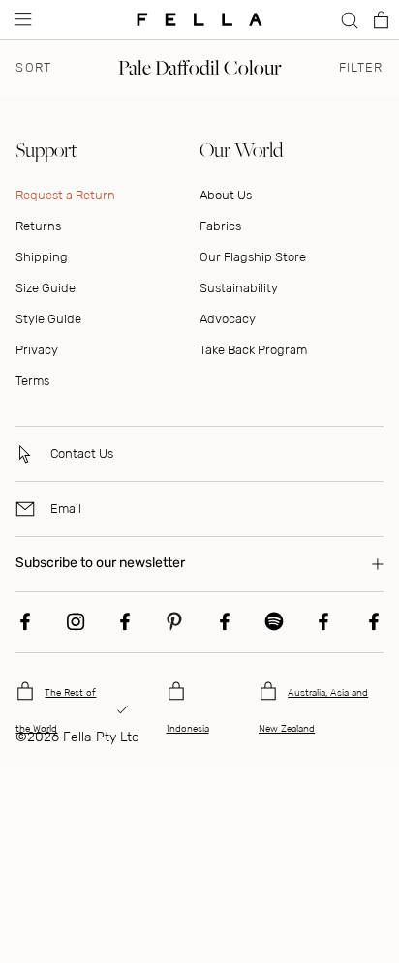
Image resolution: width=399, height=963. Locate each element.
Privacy (36, 350)
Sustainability (239, 288)
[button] (21, 19)
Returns (38, 226)
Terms (32, 381)
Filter (361, 68)
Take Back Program (253, 350)
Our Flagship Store (253, 257)
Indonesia (188, 729)
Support (46, 149)
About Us (226, 195)
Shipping (41, 257)
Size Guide (45, 288)
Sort (33, 68)
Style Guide (48, 319)
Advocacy (228, 319)
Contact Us (81, 453)
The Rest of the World (55, 711)
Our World (241, 149)
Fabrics (220, 226)
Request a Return (65, 195)
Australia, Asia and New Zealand (313, 711)
